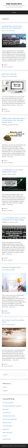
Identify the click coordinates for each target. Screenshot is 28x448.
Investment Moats (7, 426)
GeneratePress (22, 446)
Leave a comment (8, 67)
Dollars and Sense (7, 432)
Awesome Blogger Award (11, 267)
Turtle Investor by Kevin (9, 416)
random (5, 64)
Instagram (5, 390)
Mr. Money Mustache (8, 402)
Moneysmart (6, 429)
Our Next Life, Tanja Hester (10, 419)
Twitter (4, 387)
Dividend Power (7, 439)
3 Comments (6, 313)
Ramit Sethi (6, 409)
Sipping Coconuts (7, 422)
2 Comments (6, 111)
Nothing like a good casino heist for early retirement (12, 27)
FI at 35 (5, 435)
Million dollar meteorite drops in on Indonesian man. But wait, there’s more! (14, 120)
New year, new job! (9, 74)
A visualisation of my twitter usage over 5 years (12, 171)
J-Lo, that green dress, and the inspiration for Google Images (14, 219)
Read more (21, 60)
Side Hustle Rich (14, 4)
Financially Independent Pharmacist (12, 406)
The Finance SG (7, 412)
